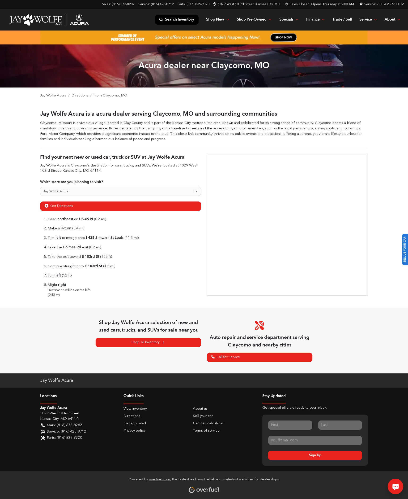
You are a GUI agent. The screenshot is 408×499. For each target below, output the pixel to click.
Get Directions (61, 206)
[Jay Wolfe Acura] (49, 19)
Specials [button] (286, 20)
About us (200, 409)
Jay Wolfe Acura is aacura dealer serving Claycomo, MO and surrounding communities (158, 114)
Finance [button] (313, 20)
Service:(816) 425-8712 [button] (66, 431)
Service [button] (365, 20)
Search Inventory (179, 20)
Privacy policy (134, 431)
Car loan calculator (208, 423)
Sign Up (315, 455)
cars (118, 165)
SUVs (146, 165)
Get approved (134, 423)
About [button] (390, 20)
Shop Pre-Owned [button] (252, 20)
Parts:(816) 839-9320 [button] (64, 438)
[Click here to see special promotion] (204, 37)
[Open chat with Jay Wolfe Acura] (395, 486)
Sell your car (203, 416)
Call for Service (228, 357)
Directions (131, 416)
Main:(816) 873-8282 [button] (64, 425)
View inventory (135, 409)
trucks (128, 165)
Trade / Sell (342, 20)
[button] (247, 4)
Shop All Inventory (146, 342)
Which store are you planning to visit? (71, 182)
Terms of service (206, 431)
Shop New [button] (215, 20)
